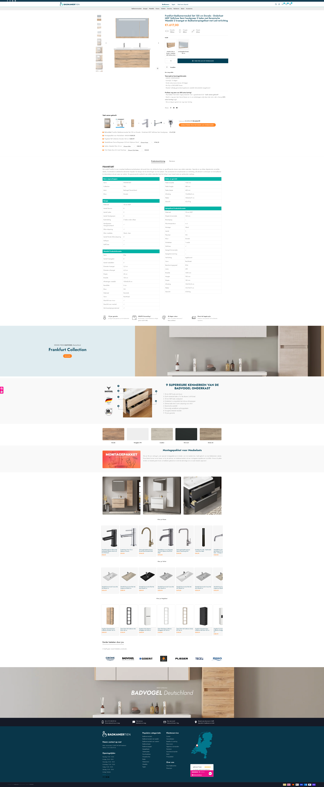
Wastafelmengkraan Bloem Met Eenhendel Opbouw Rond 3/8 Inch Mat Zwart (109, 551)
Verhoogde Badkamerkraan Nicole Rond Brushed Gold (146, 550)
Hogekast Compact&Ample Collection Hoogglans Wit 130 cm (221, 630)
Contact (168, 736)
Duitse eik (210, 443)
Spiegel (145, 9)
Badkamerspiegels (147, 746)
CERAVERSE (31, 784)
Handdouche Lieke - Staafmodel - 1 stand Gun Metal (203, 550)
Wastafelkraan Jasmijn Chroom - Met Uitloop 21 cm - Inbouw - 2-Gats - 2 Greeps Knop (222, 551)
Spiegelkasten (146, 749)
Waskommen (145, 762)
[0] (283, 4)
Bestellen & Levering (171, 741)
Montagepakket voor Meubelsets (114, 135)
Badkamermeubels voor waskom (150, 741)
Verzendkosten (170, 739)
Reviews (172, 161)
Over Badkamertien (171, 766)
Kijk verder (67, 356)
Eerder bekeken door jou (113, 642)
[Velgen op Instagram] (10, 1)
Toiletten (163, 9)
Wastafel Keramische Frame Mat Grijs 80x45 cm (203, 587)
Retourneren (169, 744)
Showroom (169, 768)
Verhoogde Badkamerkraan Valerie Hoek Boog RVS (183, 550)
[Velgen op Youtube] (15, 1)
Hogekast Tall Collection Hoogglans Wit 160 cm (145, 629)
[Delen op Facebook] (170, 107)
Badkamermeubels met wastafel (150, 739)
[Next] (158, 43)
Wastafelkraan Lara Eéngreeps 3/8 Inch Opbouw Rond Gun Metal (165, 551)
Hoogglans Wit (138, 443)
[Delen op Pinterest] (173, 107)
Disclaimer (169, 749)
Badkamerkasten (146, 744)
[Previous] (106, 43)
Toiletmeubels (145, 752)
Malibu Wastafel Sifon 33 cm (113, 146)
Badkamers (165, 4)
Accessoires (189, 9)
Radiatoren (176, 9)
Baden (182, 9)
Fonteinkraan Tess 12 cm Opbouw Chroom (126, 550)
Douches (169, 9)
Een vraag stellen (169, 72)
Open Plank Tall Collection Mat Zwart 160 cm (128, 629)
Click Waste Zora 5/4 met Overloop (115, 150)
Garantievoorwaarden (172, 752)
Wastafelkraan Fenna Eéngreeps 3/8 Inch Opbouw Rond (121, 142)
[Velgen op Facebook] (7, 1)
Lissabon (162, 443)
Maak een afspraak (183, 4)
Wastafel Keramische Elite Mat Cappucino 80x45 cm (127, 587)
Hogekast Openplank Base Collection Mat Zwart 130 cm (202, 629)
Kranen (157, 9)
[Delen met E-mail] (177, 107)
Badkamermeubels (136, 9)
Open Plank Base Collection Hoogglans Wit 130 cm (165, 629)
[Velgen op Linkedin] (12, 1)
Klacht (167, 754)
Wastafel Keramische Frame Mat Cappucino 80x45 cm (222, 587)
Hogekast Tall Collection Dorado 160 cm (116, 139)
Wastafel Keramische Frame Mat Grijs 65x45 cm (166, 587)
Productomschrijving (158, 161)
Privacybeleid (169, 757)
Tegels (173, 4)
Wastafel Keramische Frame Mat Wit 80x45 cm (110, 587)
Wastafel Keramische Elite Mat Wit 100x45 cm (183, 587)
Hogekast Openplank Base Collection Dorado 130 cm (108, 629)
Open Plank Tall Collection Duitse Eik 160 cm (184, 629)
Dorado (113, 443)
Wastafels (151, 9)
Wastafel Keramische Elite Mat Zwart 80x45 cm (146, 587)
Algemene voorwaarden (172, 746)
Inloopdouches (146, 757)
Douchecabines (146, 754)
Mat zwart (186, 443)
